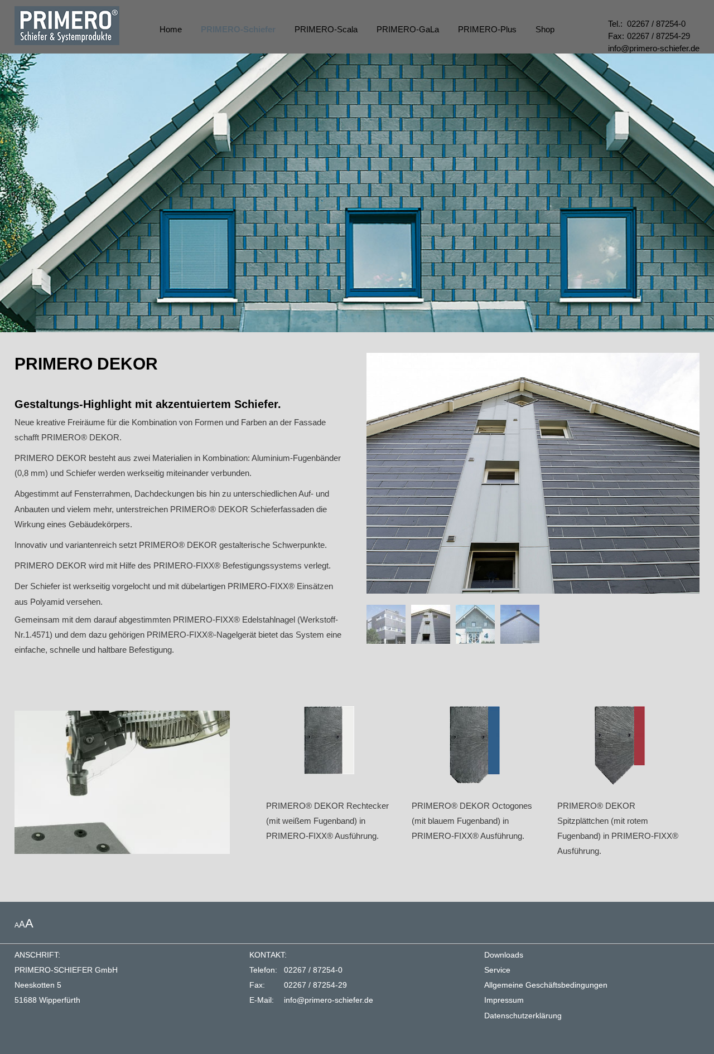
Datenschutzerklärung (523, 1016)
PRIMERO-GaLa (408, 29)
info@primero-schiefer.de (328, 1000)
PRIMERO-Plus (487, 29)
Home (171, 29)
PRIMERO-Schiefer (238, 29)
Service (497, 970)
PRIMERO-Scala (326, 29)
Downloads (503, 955)
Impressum (504, 1000)
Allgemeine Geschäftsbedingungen (545, 985)
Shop (545, 29)
